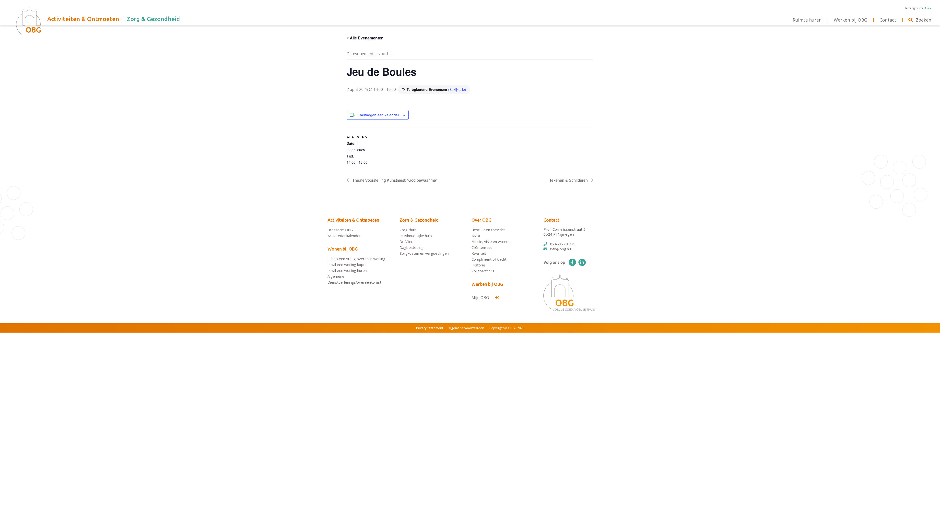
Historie (478, 265)
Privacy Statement (429, 328)
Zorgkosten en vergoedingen (424, 253)
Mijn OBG (480, 297)
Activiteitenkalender (344, 235)
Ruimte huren (807, 20)
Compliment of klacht (488, 259)
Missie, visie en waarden (492, 241)
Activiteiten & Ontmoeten (353, 219)
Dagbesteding (411, 247)
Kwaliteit (478, 253)
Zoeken (923, 20)
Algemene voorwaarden (466, 328)
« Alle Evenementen (365, 38)
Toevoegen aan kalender (378, 114)
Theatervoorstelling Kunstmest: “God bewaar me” (394, 180)
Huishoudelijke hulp (416, 235)
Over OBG (481, 219)
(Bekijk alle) (457, 89)
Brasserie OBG (340, 229)
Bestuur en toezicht (488, 229)
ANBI (475, 235)
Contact (551, 219)
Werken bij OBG (487, 284)
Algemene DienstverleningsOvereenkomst (354, 279)
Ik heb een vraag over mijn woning (356, 258)
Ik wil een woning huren (347, 270)
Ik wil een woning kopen (347, 264)
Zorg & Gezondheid (419, 219)
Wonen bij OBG (343, 248)
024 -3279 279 (563, 243)
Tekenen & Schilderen (569, 180)
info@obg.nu (560, 248)
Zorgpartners (482, 270)
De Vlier (406, 241)
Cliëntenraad (482, 247)
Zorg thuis (408, 229)
